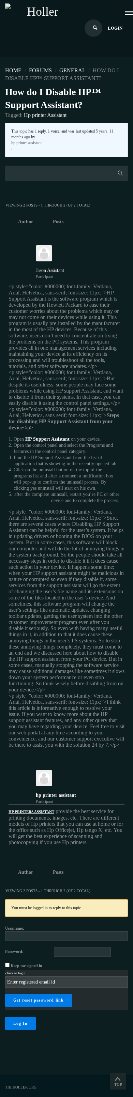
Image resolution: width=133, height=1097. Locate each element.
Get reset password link (38, 1000)
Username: (14, 928)
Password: (14, 951)
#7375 (123, 239)
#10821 (122, 763)
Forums (40, 70)
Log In (20, 1023)
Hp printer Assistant (45, 115)
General (72, 70)
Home (13, 70)
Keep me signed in (26, 965)
